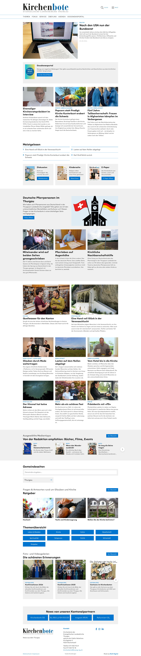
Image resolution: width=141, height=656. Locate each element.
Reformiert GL (103, 617)
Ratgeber (34, 544)
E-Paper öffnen (108, 178)
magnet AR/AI (81, 617)
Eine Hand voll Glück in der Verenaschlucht (86, 320)
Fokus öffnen (28, 218)
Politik (82, 22)
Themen (26, 17)
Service (42, 17)
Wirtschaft (107, 538)
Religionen (58, 538)
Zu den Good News (44, 75)
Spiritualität (76, 316)
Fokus (35, 17)
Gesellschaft (98, 108)
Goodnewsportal (75, 17)
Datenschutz (27, 654)
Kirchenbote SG (37, 617)
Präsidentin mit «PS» (99, 404)
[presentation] (122, 449)
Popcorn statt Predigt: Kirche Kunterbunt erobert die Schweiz (70, 113)
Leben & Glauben (66, 108)
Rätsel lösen (75, 178)
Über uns (52, 17)
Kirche (57, 108)
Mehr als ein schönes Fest (69, 404)
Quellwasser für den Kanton (38, 318)
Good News (37, 358)
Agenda (62, 17)
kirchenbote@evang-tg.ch (73, 650)
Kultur (25, 316)
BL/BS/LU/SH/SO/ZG (59, 617)
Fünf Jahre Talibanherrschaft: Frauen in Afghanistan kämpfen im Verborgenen (103, 115)
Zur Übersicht (112, 436)
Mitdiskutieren (43, 178)
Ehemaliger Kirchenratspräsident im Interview (36, 111)
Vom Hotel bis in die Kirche (103, 360)
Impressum (35, 654)
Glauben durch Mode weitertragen (34, 362)
